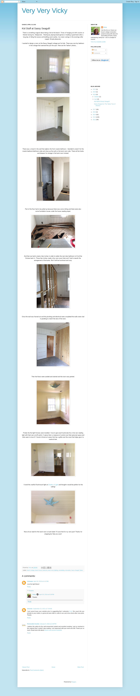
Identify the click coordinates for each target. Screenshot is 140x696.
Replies (31, 590)
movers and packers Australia (53, 630)
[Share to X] (46, 568)
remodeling (61, 570)
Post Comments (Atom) (37, 670)
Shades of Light (53, 485)
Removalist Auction (33, 624)
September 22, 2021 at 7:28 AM (42, 608)
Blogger (73, 682)
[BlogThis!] (44, 568)
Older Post (80, 667)
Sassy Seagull (75, 570)
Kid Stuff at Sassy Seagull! (102, 101)
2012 (94, 119)
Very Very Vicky (44, 10)
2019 (94, 92)
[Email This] (42, 568)
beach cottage (30, 570)
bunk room (51, 570)
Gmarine (29, 608)
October (96, 96)
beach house (38, 570)
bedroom (45, 570)
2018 (94, 94)
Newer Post (25, 667)
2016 (94, 112)
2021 (94, 89)
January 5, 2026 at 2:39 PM (48, 624)
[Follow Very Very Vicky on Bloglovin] (100, 61)
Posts (95, 50)
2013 (94, 117)
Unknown (30, 581)
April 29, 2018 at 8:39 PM (46, 594)
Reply (29, 587)
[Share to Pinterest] (50, 568)
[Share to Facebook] (48, 568)
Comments (96, 53)
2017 (94, 109)
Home (53, 667)
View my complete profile (98, 42)
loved (71, 611)
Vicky (34, 594)
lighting (56, 570)
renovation (68, 570)
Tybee (81, 570)
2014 (94, 114)
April (95, 99)
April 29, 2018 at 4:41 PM (41, 581)
